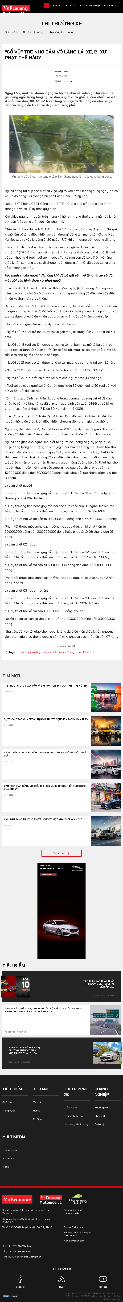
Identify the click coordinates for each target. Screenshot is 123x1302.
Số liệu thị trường (33, 32)
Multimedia (110, 5)
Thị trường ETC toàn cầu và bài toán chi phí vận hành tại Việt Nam (46, 685)
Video (5, 1166)
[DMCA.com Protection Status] (10, 1296)
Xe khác (37, 1102)
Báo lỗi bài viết (65, 81)
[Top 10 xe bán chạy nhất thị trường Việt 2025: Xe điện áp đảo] (15, 986)
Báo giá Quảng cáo (73, 1227)
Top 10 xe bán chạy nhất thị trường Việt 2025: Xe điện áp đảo (99, 984)
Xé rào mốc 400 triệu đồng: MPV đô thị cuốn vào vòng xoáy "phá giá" (45, 754)
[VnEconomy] (17, 1199)
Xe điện (37, 1119)
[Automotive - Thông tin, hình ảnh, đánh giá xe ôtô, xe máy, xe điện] (21, 11)
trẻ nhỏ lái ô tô (86, 652)
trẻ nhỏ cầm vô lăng (29, 652)
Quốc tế (7, 1102)
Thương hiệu (102, 1107)
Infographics (9, 1149)
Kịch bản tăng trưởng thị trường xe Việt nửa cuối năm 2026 (43, 819)
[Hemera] (78, 1199)
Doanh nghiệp (92, 5)
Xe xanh (55, 5)
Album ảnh (8, 1158)
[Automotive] (51, 1199)
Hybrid (36, 1110)
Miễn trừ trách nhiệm (74, 1240)
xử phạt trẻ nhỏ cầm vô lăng (59, 652)
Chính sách (11, 32)
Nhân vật (100, 1116)
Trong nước (98, 996)
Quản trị (99, 1124)
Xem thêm (60, 853)
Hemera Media (71, 1213)
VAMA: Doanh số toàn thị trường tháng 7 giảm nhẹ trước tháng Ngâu (24, 1050)
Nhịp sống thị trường (61, 32)
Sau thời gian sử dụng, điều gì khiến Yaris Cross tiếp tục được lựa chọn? (45, 788)
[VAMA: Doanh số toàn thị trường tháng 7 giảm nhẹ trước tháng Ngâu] (107, 1053)
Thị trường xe (72, 5)
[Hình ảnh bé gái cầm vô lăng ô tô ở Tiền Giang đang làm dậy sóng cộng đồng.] (61, 143)
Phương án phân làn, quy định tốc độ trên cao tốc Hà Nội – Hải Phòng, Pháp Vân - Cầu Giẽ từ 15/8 (43, 1010)
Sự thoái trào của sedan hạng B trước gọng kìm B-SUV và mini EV (46, 719)
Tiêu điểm (13, 965)
